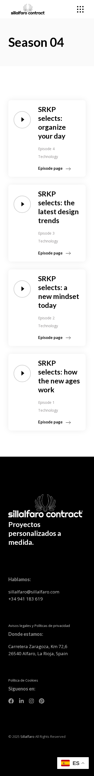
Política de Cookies (23, 680)
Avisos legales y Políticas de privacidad (39, 625)
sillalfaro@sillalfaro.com (33, 592)
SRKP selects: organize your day (52, 122)
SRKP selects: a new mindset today (58, 291)
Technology (48, 156)
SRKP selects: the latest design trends (58, 207)
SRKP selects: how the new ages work (59, 376)
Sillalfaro (27, 736)
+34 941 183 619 (25, 599)
